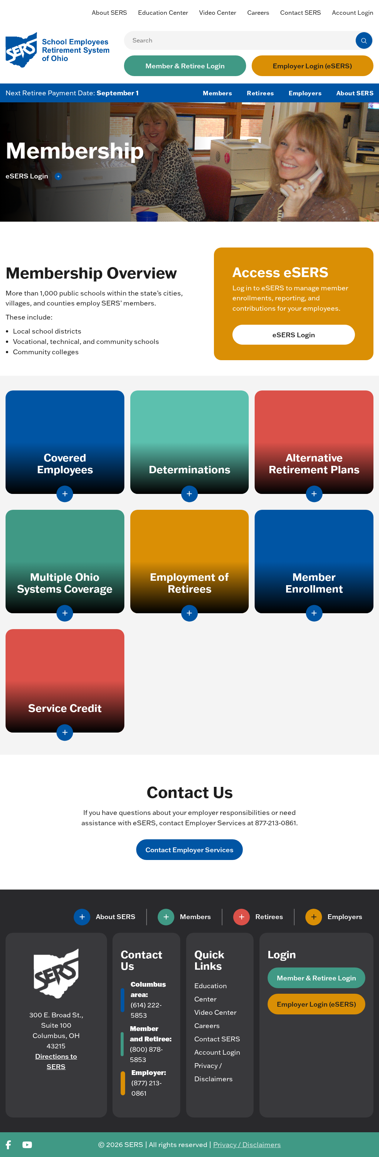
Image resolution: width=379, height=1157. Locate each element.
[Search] (364, 40)
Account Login (352, 12)
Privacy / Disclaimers (247, 1144)
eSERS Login (293, 334)
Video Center (217, 12)
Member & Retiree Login (185, 65)
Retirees (260, 93)
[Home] (56, 974)
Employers (305, 93)
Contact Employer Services (189, 849)
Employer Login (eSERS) (312, 65)
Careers (258, 12)
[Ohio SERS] (61, 49)
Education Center (163, 12)
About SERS (109, 12)
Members (217, 93)
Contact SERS (300, 12)
